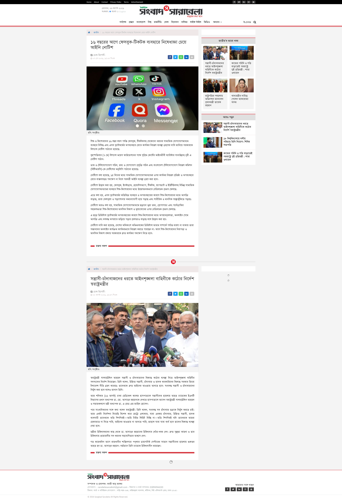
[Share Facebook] (170, 57)
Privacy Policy (115, 2)
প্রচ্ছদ (131, 22)
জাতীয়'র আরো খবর (228, 41)
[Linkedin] (244, 2)
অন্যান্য (216, 22)
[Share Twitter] (175, 57)
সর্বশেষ (123, 22)
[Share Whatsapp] (181, 57)
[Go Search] (254, 22)
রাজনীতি (158, 22)
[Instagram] (249, 2)
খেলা (166, 22)
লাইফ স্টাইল (195, 22)
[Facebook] (234, 2)
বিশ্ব (149, 22)
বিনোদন (175, 22)
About (96, 2)
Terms (126, 2)
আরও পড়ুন (228, 117)
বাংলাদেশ (141, 22)
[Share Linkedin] (186, 57)
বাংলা (113, 11)
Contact (105, 2)
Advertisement (137, 2)
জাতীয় (96, 32)
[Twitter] (239, 2)
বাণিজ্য (184, 22)
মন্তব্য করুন (101, 246)
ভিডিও (207, 22)
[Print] (192, 57)
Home (89, 2)
